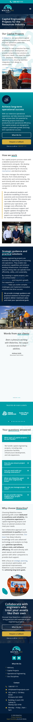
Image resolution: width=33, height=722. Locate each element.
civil (3, 58)
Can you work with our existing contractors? (12, 471)
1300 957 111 (22, 146)
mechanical (6, 171)
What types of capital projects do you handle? (15, 438)
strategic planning (20, 561)
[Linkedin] (14, 658)
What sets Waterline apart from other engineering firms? (14, 479)
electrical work (7, 60)
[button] (30, 8)
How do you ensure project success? (14, 464)
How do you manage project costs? (15, 488)
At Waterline (6, 38)
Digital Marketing (12, 719)
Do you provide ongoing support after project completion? (13, 496)
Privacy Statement (16, 717)
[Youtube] (19, 658)
